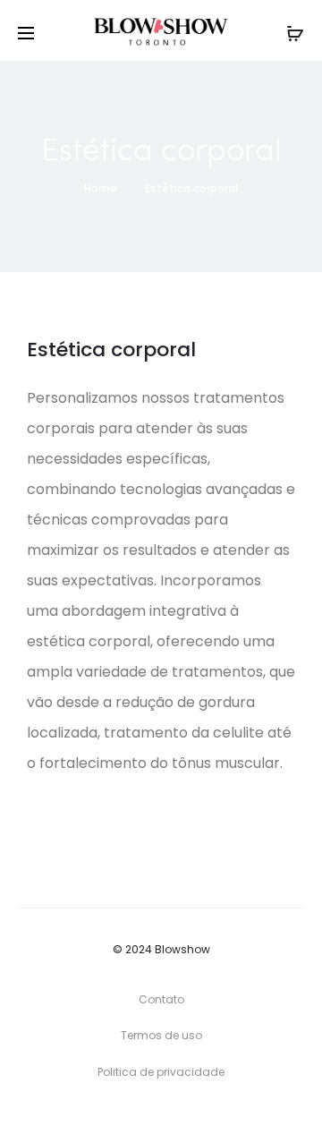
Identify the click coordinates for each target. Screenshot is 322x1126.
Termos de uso (161, 1035)
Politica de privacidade (161, 1071)
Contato (161, 999)
